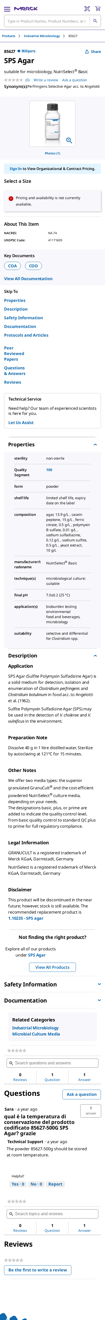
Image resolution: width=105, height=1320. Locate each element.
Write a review (46, 79)
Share (96, 51)
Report (55, 1184)
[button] (91, 1111)
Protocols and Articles (26, 335)
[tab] (13, 36)
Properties (14, 300)
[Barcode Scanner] (87, 9)
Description (16, 309)
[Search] (95, 21)
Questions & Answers (14, 370)
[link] (16, 1050)
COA (12, 266)
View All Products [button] (52, 967)
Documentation (20, 326)
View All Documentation (28, 278)
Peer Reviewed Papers (14, 353)
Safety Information (23, 318)
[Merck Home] (25, 9)
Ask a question (74, 79)
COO (33, 266)
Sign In (16, 168)
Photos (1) (52, 153)
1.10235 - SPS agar (25, 918)
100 (49, 469)
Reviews (12, 382)
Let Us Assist (21, 422)
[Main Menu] (7, 8)
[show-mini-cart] (97, 8)
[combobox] (52, 21)
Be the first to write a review (39, 1271)
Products (8, 36)
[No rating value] (14, 80)
